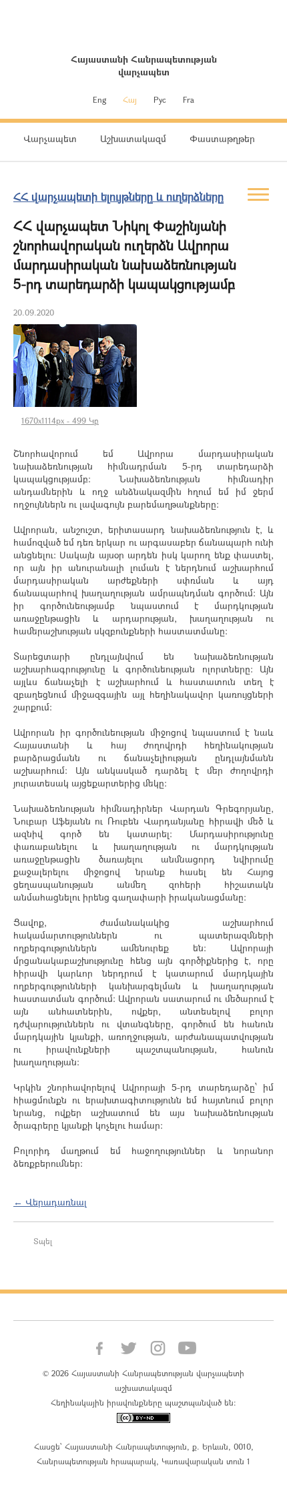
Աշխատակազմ (133, 138)
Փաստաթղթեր (222, 138)
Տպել (42, 1240)
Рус (160, 99)
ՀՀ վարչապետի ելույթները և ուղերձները (118, 196)
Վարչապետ (50, 138)
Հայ (130, 99)
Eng (99, 99)
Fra (188, 99)
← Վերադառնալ (50, 1201)
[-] (75, 365)
